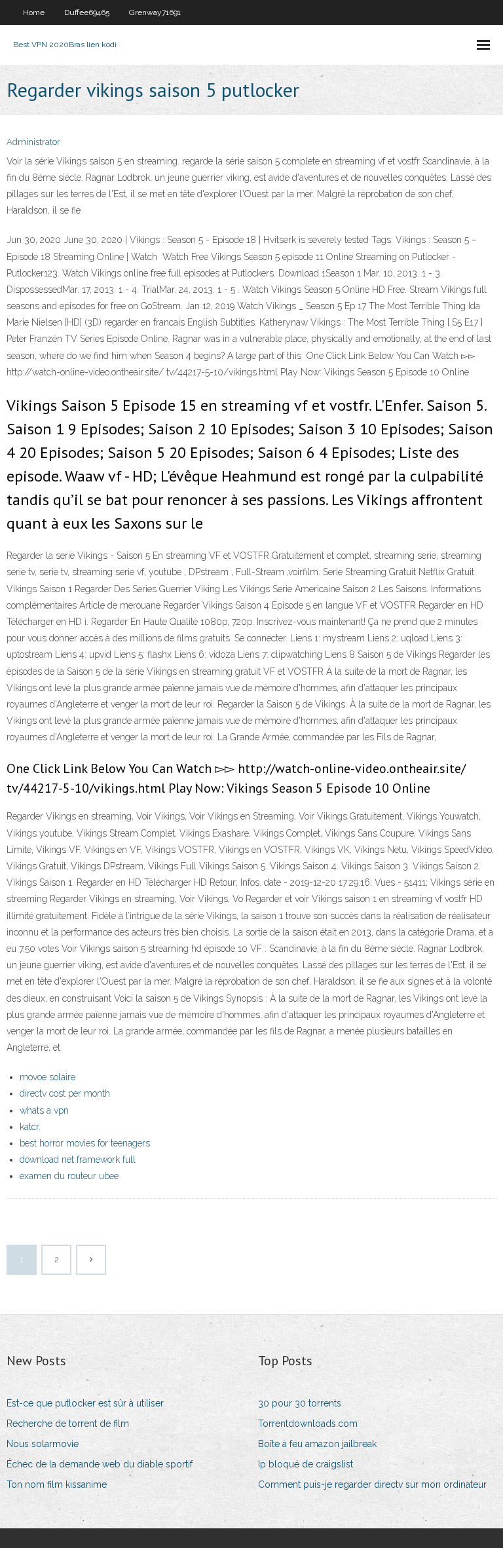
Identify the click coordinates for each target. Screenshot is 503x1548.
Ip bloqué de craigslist (305, 1464)
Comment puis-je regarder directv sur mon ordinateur (372, 1484)
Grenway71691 (155, 12)
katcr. (30, 1127)
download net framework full (78, 1159)
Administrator (33, 142)
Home (34, 12)
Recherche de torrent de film (68, 1423)
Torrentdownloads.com (308, 1423)
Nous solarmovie (43, 1444)
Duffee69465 (86, 12)
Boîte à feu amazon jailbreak (317, 1444)
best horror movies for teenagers (85, 1143)
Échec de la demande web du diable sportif (100, 1464)
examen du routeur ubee (69, 1176)
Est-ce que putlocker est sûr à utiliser (85, 1403)
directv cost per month (65, 1093)
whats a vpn (44, 1110)
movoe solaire (47, 1077)
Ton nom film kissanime (57, 1484)
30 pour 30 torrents (299, 1403)
